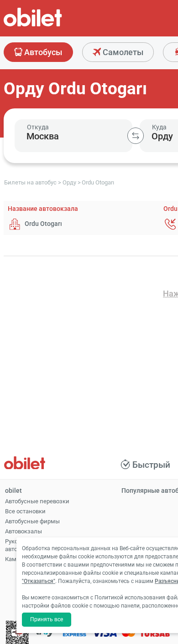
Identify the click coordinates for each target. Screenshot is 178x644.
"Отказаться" (38, 581)
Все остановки (25, 511)
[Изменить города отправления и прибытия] (135, 136)
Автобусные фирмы (32, 521)
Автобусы (42, 52)
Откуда (38, 127)
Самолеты (122, 52)
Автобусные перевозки (37, 501)
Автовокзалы (23, 531)
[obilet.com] (55, 25)
